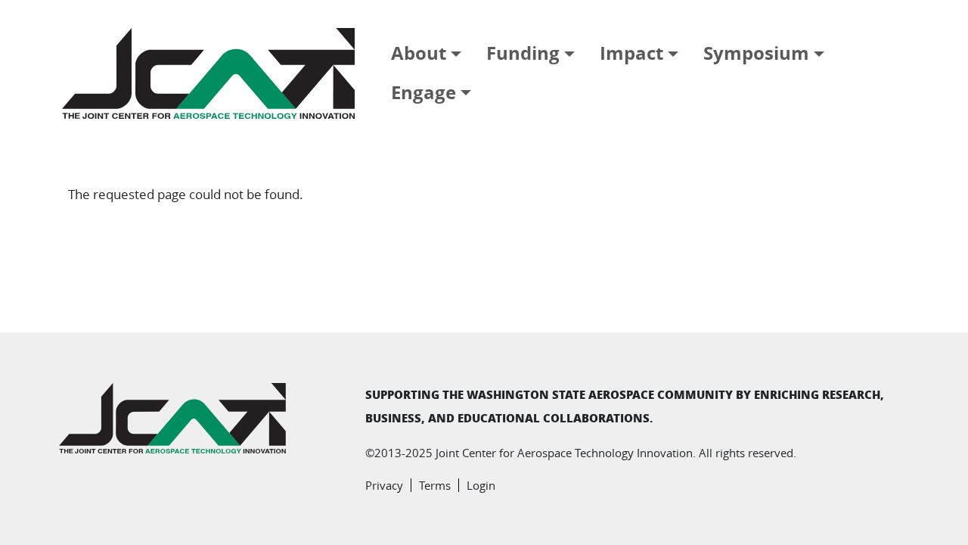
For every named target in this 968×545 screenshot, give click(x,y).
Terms (435, 485)
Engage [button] (423, 92)
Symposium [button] (756, 53)
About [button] (418, 53)
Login (481, 485)
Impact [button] (631, 53)
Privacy (384, 485)
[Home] (214, 73)
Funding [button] (523, 53)
